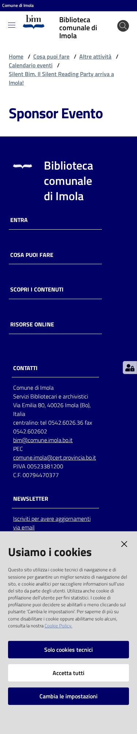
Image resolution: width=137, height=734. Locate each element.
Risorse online (32, 324)
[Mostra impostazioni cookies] (130, 367)
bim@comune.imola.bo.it (43, 440)
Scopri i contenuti (37, 289)
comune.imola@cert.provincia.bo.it (54, 457)
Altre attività (95, 56)
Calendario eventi (31, 65)
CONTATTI (25, 368)
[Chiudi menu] (111, 14)
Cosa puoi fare (51, 56)
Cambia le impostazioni (68, 696)
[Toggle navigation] (11, 25)
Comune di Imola (18, 5)
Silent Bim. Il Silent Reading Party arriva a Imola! (61, 78)
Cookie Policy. (58, 625)
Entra (19, 220)
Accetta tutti (68, 672)
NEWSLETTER (30, 498)
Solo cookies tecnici (68, 649)
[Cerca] (123, 26)
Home (16, 56)
